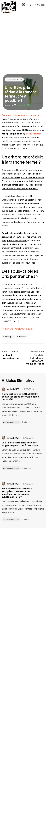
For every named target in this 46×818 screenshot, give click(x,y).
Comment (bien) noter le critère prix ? (21, 115)
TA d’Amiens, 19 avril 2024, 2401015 (18, 328)
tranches (22, 336)
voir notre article (32, 133)
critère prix (9, 336)
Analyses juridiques (14, 79)
